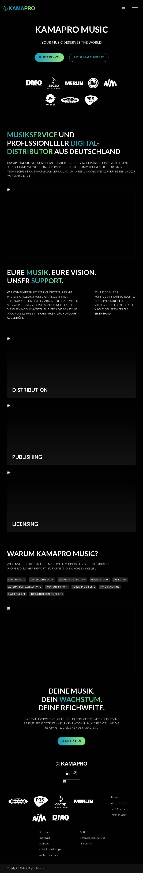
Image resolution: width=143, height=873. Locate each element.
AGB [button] (82, 832)
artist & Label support (89, 57)
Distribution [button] (45, 832)
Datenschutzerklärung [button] (92, 837)
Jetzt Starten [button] (118, 808)
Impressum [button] (86, 843)
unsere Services (49, 57)
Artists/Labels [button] (119, 802)
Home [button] (114, 797)
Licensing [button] (44, 843)
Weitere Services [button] (48, 855)
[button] (68, 773)
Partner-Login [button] (118, 814)
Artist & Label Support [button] (51, 849)
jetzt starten (71, 741)
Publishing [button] (44, 837)
